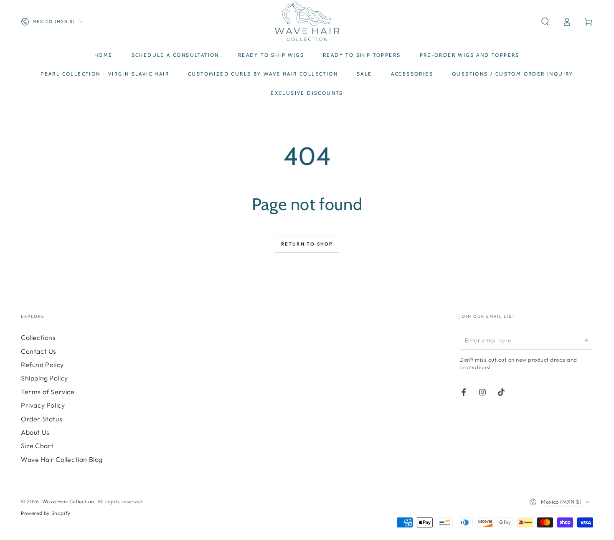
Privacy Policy (43, 405)
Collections (38, 337)
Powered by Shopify (46, 513)
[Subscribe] (588, 340)
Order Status (41, 419)
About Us (35, 432)
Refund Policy (42, 364)
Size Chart (37, 445)
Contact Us (38, 351)
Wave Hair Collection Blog (62, 459)
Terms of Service (48, 392)
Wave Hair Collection (68, 501)
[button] (545, 22)
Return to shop (307, 244)
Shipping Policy (44, 378)
